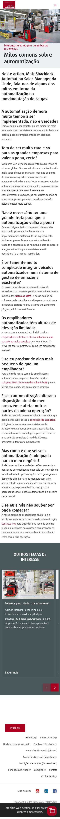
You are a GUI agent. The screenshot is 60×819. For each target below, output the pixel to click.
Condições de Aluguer (19, 770)
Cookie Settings (49, 776)
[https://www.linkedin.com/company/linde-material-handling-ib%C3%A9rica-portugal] (46, 791)
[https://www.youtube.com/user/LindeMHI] (37, 791)
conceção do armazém (43, 420)
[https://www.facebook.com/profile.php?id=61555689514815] (55, 791)
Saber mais (11, 672)
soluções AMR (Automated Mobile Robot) (24, 382)
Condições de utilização (45, 744)
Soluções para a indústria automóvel (26, 603)
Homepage (31, 738)
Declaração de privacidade (16, 744)
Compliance (40, 770)
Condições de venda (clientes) (41, 751)
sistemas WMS (23, 296)
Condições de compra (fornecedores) (38, 763)
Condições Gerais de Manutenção (40, 757)
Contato (53, 770)
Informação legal (48, 738)
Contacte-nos (9, 524)
